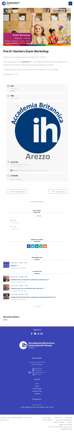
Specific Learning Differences (64, 420)
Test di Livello (37, 388)
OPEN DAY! (38, 216)
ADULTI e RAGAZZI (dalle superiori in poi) (60, 427)
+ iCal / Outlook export (58, 192)
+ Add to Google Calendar (17, 192)
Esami (37, 386)
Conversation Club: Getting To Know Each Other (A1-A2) (28, 280)
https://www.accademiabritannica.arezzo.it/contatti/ (33, 170)
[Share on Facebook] (29, 246)
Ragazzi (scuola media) (65, 424)
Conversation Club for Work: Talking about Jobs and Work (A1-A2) (32, 297)
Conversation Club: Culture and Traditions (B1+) (26, 288)
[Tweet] (33, 246)
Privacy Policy (47, 417)
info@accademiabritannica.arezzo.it (38, 372)
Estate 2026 (69, 417)
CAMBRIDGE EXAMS (66, 429)
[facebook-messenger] (35, 334)
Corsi (37, 383)
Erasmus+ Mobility (58, 422)
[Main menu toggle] (70, 3)
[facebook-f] (32, 334)
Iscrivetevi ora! (37, 405)
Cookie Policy (58, 417)
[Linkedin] (37, 246)
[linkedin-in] (42, 334)
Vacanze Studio (37, 391)
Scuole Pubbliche (47, 420)
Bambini (70, 422)
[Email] (45, 246)
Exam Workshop (17, 179)
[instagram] (38, 334)
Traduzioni (37, 393)
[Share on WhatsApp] (41, 246)
